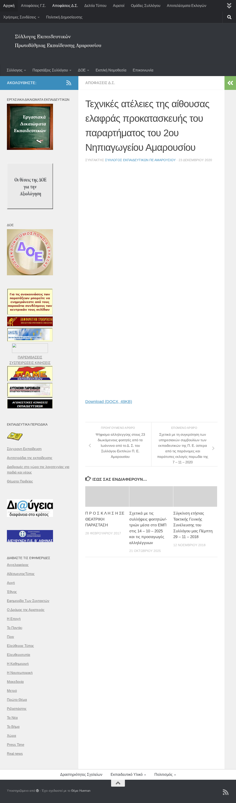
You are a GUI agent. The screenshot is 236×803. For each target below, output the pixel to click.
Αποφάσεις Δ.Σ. (65, 6)
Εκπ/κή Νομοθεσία (111, 70)
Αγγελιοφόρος (18, 565)
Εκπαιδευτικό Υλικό (127, 774)
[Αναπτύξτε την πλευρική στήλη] (230, 83)
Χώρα (11, 736)
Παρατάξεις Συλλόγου (50, 70)
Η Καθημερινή (18, 664)
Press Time (15, 745)
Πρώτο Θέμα (17, 700)
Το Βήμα (13, 727)
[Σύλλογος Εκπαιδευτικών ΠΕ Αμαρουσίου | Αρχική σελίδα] (59, 38)
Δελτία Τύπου (95, 6)
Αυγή (11, 583)
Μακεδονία (15, 682)
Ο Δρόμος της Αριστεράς (25, 610)
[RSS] (68, 83)
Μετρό (12, 691)
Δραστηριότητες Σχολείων (81, 774)
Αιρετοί (118, 6)
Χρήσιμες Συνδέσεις (19, 17)
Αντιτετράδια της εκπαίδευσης (29, 458)
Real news (15, 754)
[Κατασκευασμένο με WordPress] (37, 790)
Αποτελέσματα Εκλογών (186, 6)
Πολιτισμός (163, 774)
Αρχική (9, 6)
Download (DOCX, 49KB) (108, 401)
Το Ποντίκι (14, 628)
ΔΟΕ (82, 70)
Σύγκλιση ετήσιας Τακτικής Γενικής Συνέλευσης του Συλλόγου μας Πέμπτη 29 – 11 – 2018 (192, 525)
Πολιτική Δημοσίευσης (64, 17)
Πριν (10, 637)
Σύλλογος (15, 70)
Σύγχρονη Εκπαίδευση (24, 449)
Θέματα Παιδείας (20, 481)
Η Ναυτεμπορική (19, 673)
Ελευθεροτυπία (18, 655)
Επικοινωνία (143, 70)
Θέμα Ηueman (80, 790)
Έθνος (12, 592)
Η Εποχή (14, 619)
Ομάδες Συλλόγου (145, 6)
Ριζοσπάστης (17, 709)
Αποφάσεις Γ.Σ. (33, 6)
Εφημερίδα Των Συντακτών (28, 601)
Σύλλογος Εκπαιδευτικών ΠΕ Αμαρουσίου (140, 160)
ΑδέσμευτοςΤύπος (21, 574)
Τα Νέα (12, 718)
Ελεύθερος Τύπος (20, 646)
